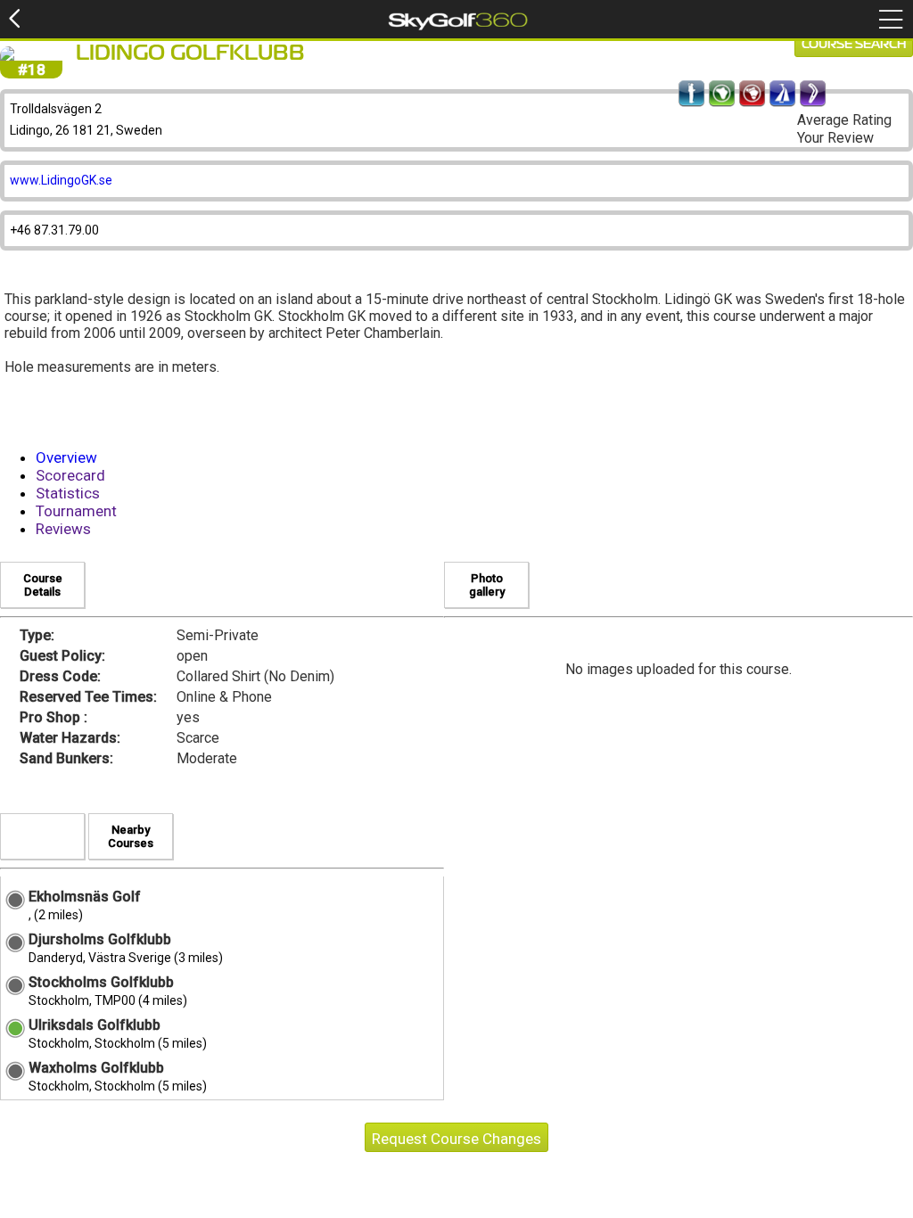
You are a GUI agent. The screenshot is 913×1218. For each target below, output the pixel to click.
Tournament (76, 511)
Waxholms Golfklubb (96, 1067)
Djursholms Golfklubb (100, 939)
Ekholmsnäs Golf (85, 896)
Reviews (63, 529)
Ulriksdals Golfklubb (94, 1024)
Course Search (854, 44)
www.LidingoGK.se (61, 180)
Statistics (68, 493)
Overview (66, 457)
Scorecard (70, 475)
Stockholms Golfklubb (101, 982)
